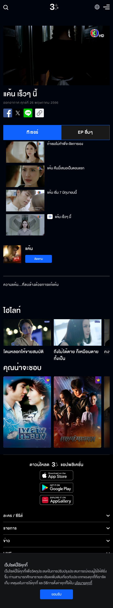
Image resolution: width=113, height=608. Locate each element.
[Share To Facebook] (7, 113)
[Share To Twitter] (17, 113)
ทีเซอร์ (32, 132)
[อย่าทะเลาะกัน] (27, 411)
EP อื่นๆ (85, 132)
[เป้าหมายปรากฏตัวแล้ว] (77, 411)
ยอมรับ (56, 594)
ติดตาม (39, 259)
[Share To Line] (28, 113)
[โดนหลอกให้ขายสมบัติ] (27, 332)
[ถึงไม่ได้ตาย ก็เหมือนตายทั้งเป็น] (77, 332)
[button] (29, 55)
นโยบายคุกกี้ (83, 583)
